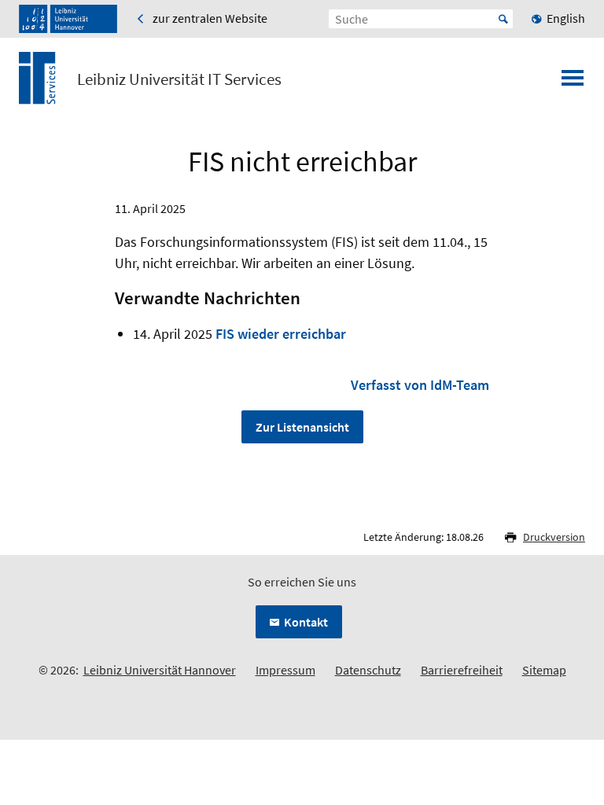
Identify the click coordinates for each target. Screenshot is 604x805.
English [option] (566, 18)
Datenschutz (368, 670)
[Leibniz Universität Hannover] (68, 19)
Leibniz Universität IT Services (179, 79)
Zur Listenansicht (302, 427)
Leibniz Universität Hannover (159, 670)
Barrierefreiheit (462, 670)
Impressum (285, 670)
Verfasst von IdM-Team (420, 385)
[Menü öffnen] (572, 82)
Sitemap (544, 670)
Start (503, 18)
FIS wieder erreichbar (280, 334)
